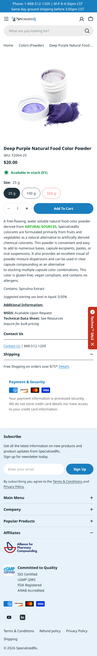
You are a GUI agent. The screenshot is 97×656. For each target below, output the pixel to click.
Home (8, 45)
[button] (92, 328)
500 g (54, 195)
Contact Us (12, 346)
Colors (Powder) (31, 45)
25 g (11, 193)
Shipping (10, 639)
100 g (31, 193)
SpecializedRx (26, 648)
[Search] (87, 31)
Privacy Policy (77, 631)
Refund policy (50, 631)
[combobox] (48, 30)
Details (64, 366)
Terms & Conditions (67, 481)
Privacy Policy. (14, 486)
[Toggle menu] (6, 19)
